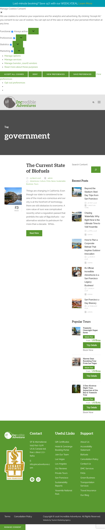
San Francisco (61, 478)
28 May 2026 (92, 203)
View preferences (56, 74)
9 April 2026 (92, 231)
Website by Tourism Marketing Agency (57, 520)
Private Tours (61, 473)
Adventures (34, 181)
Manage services (12, 59)
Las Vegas (60, 459)
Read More (34, 233)
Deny (35, 74)
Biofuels (84, 454)
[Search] (96, 169)
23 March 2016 (35, 178)
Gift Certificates (62, 442)
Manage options (12, 55)
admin (50, 178)
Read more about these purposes (21, 67)
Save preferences (82, 74)
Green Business (87, 478)
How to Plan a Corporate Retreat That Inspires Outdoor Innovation (92, 247)
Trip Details (92, 345)
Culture (43, 181)
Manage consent (12, 527)
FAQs (48, 181)
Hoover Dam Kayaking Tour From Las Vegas (90, 361)
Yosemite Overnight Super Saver (90, 330)
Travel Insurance (88, 490)
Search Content (80, 164)
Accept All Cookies (14, 74)
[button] (52, 12)
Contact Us (85, 464)
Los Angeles (61, 464)
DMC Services (87, 468)
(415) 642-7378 (36, 445)
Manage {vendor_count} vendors (20, 63)
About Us (84, 442)
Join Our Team (62, 454)
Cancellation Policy (89, 459)
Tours (36, 184)
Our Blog (84, 495)
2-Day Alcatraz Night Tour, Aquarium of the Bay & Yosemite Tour (90, 390)
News (53, 181)
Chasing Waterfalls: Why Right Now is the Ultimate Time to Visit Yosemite (92, 220)
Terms (7, 516)
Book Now (88, 350)
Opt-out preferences (14, 82)
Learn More (85, 3)
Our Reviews (61, 468)
